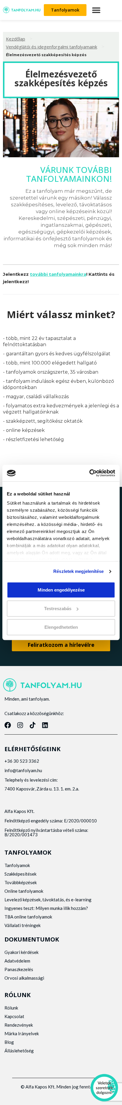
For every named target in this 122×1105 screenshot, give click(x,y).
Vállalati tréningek (22, 925)
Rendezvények (18, 1025)
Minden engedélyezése (61, 589)
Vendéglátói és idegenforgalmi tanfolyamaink (51, 47)
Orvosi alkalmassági (24, 978)
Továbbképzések (20, 882)
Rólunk (11, 1007)
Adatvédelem (17, 960)
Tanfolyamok (17, 865)
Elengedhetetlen (61, 627)
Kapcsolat (14, 1016)
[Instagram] (20, 725)
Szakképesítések (20, 873)
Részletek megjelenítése (78, 571)
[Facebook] (7, 725)
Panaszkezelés (18, 969)
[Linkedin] (45, 725)
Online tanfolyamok (23, 891)
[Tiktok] (32, 725)
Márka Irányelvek (21, 1033)
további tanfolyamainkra (58, 274)
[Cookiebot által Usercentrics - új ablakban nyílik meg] (89, 473)
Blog (9, 1042)
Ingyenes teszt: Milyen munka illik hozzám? (46, 908)
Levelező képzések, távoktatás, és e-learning (48, 899)
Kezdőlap (15, 39)
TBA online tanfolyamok (28, 916)
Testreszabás (57, 608)
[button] (96, 10)
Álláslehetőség (19, 1050)
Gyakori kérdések (21, 952)
